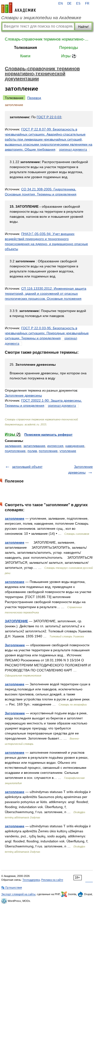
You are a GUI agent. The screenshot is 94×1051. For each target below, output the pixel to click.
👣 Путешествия (11, 887)
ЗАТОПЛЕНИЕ (16, 621)
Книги (25, 56)
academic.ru (18, 7)
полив (32, 451)
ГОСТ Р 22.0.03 (49, 117)
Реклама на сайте (52, 879)
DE (69, 3)
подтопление (15, 451)
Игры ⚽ (68, 56)
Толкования (25, 48)
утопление (68, 451)
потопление (48, 451)
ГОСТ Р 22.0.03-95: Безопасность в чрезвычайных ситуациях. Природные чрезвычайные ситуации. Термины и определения (47, 333)
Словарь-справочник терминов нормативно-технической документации (47, 39)
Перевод (34, 98)
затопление (14, 518)
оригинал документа (73, 149)
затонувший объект (27, 467)
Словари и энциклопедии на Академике (41, 17)
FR (87, 3)
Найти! (83, 27)
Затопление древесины (23, 395)
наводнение (74, 446)
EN (60, 3)
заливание (13, 446)
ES (78, 3)
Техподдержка (31, 879)
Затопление (15, 645)
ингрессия (55, 446)
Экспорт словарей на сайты (18, 894)
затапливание (34, 446)
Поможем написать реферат (48, 434)
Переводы (68, 48)
